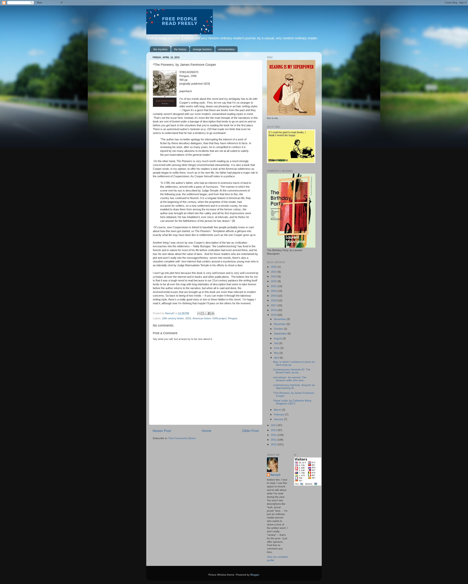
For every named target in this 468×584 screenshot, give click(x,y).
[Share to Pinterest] (213, 313)
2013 (274, 430)
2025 (274, 267)
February (279, 414)
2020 (274, 291)
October (279, 328)
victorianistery (226, 49)
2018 (274, 300)
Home (206, 431)
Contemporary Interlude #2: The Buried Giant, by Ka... (291, 371)
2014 (274, 425)
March (278, 409)
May (277, 353)
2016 (274, 310)
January (279, 419)
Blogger (254, 574)
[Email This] (199, 313)
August (278, 338)
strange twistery (202, 49)
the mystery (160, 49)
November (280, 324)
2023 (274, 276)
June (277, 348)
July (276, 343)
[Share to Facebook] (209, 313)
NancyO (275, 474)
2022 (274, 281)
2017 (274, 305)
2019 (274, 295)
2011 (274, 439)
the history (180, 49)
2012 (274, 435)
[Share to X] (206, 313)
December (280, 319)
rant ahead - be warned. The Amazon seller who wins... (289, 379)
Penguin (232, 318)
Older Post (250, 431)
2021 (274, 286)
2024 (274, 271)
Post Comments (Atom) (182, 438)
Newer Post (162, 431)
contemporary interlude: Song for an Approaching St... (294, 386)
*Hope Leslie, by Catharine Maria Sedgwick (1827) (292, 402)
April (277, 357)
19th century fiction (173, 318)
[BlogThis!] (202, 313)
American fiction (202, 318)
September (280, 333)
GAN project (219, 318)
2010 (274, 444)
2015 (188, 318)
